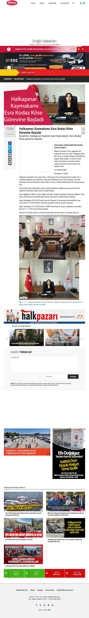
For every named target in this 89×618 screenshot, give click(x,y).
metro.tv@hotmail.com (51, 597)
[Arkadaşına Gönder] (10, 155)
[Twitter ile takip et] (41, 605)
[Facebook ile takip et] (37, 605)
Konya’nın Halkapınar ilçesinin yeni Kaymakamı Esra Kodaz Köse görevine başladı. (50, 137)
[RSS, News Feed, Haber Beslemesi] (45, 605)
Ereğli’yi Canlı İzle (27, 72)
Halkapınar (57, 302)
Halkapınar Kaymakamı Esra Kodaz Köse (40, 302)
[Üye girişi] (79, 49)
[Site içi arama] (83, 49)
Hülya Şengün (28, 305)
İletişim (40, 590)
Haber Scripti (42, 610)
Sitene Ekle (50, 590)
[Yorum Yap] (10, 163)
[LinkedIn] (10, 151)
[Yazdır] (10, 159)
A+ (83, 129)
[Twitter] (10, 147)
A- (83, 133)
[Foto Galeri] (84, 3)
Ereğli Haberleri (22, 590)
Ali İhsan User (37, 305)
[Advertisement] (44, 22)
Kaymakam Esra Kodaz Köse (70, 302)
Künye (32, 590)
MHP (44, 305)
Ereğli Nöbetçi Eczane (65, 590)
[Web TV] (81, 3)
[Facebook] (10, 143)
